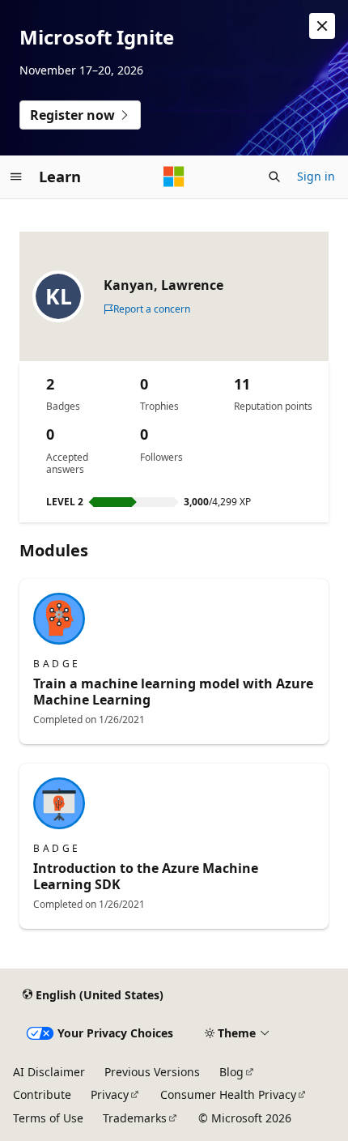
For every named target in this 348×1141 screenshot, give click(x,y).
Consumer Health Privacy (228, 1094)
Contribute (42, 1094)
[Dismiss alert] (322, 26)
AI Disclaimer (49, 1071)
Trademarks (135, 1118)
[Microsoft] (174, 176)
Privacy (110, 1094)
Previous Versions (152, 1071)
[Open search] (274, 176)
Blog (231, 1071)
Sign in (316, 176)
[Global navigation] (16, 176)
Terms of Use (48, 1118)
